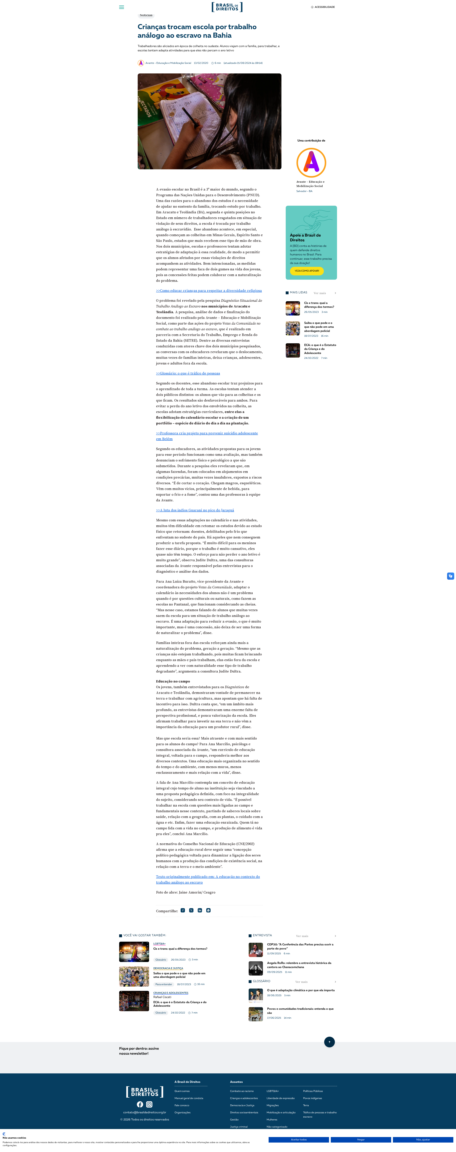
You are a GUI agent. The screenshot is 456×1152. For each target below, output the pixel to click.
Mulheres (272, 1119)
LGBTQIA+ (159, 944)
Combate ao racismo (242, 1091)
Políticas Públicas (313, 1091)
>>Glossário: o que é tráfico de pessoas (188, 373)
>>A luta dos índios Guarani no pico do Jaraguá (195, 510)
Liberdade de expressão (281, 1098)
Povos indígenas (312, 1098)
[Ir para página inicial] (227, 7)
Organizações (183, 1112)
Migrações (273, 1105)
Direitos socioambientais (244, 1112)
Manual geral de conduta (189, 1098)
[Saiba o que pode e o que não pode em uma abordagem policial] (164, 976)
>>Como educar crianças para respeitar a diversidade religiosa (209, 290)
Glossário (161, 960)
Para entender (164, 984)
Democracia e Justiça (168, 968)
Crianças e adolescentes (170, 993)
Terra (306, 1105)
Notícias (146, 15)
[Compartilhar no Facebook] (183, 910)
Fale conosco (182, 1105)
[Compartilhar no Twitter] (191, 910)
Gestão (234, 1119)
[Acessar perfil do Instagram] (149, 1104)
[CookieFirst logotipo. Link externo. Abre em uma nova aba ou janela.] (4, 1134)
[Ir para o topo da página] (329, 1042)
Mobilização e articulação (281, 1112)
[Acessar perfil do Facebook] (140, 1104)
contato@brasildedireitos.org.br (144, 1112)
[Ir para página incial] (144, 1092)
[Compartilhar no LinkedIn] (200, 910)
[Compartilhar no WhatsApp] (208, 910)
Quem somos (182, 1091)
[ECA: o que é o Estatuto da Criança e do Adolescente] (164, 1003)
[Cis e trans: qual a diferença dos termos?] (164, 952)
